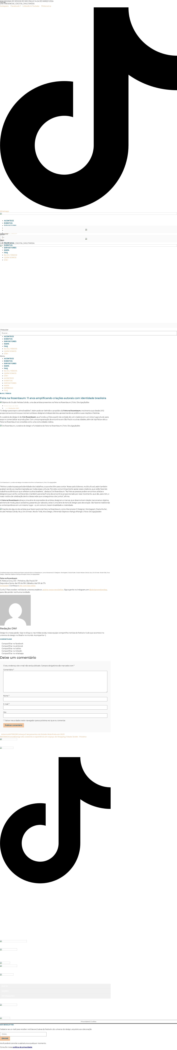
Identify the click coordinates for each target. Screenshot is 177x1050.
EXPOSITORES (10, 341)
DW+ (6, 354)
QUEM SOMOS (10, 351)
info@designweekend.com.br (12, 923)
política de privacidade (22, 1047)
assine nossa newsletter (53, 590)
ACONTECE (9, 221)
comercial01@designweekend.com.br (16, 929)
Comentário (8, 670)
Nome (6, 696)
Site (4, 712)
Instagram (4, 586)
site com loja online (27, 586)
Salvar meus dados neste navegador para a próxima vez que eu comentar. (35, 720)
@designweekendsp (98, 590)
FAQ (6, 346)
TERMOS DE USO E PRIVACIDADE (12, 944)
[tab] (55, 986)
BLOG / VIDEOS (5, 905)
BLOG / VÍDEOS (10, 349)
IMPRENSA (4, 915)
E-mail (6, 704)
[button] (88, 356)
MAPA (6, 344)
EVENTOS (8, 223)
